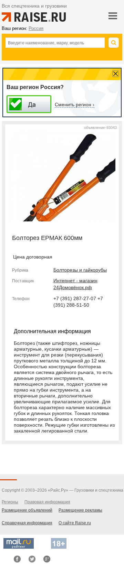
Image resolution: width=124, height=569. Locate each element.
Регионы (10, 502)
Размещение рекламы (80, 510)
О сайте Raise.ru (75, 523)
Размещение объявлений (27, 510)
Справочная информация (27, 523)
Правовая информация (47, 502)
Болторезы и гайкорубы (80, 270)
